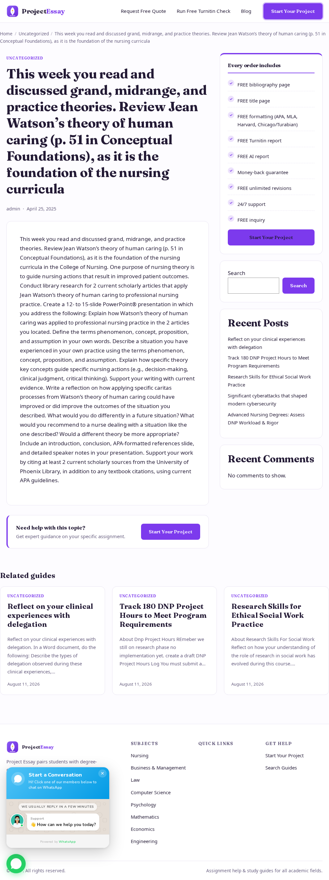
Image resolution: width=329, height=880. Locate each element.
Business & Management (158, 767)
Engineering (144, 841)
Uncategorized (34, 34)
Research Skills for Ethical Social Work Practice (267, 615)
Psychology (143, 804)
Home (6, 34)
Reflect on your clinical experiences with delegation (50, 615)
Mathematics (145, 816)
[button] (16, 861)
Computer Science (151, 792)
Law (135, 780)
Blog (246, 11)
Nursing (139, 755)
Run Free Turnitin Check (203, 11)
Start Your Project (293, 11)
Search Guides (281, 767)
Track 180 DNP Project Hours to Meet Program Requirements (163, 615)
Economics (143, 829)
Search (236, 273)
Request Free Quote (143, 11)
